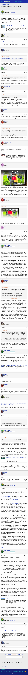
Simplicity (4, 669)
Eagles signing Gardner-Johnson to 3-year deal (16, 365)
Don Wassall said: (4, 287)
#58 (26, 146)
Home (23, 671)
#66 (26, 379)
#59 (26, 168)
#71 (26, 477)
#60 (26, 203)
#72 (26, 488)
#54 (26, 72)
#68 (26, 400)
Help (20, 671)
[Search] (26, 1)
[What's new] (24, 1)
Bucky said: (3, 75)
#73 (26, 555)
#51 (26, 16)
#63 (26, 285)
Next (18, 654)
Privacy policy (15, 671)
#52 (26, 39)
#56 (26, 114)
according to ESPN (14, 499)
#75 (26, 646)
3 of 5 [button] (14, 654)
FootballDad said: (4, 128)
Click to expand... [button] (14, 217)
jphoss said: (3, 330)
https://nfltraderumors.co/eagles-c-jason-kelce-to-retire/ (13, 41)
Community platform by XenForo (11, 673)
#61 (26, 231)
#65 (26, 355)
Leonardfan (4, 8)
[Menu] (1, 1)
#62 (26, 250)
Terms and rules (9, 671)
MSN (2, 547)
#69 (26, 415)
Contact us (3, 671)
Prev (10, 654)
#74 (26, 623)
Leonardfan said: (4, 56)
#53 (26, 53)
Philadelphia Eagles (7, 496)
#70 (26, 435)
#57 (26, 125)
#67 (26, 389)
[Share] (24, 16)
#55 (26, 91)
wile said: (3, 206)
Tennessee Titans (15, 503)
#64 (26, 327)
